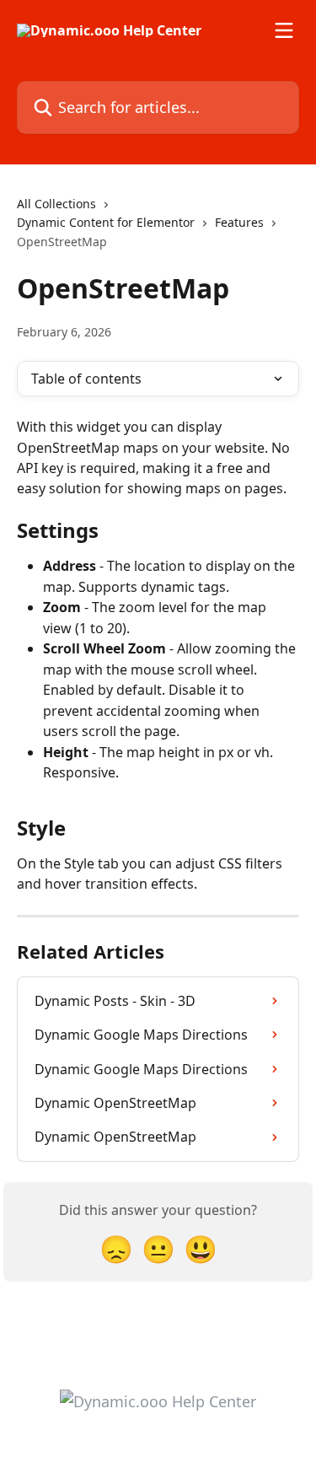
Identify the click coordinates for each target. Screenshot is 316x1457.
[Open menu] (284, 30)
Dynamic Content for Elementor (106, 222)
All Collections (56, 204)
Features (239, 222)
